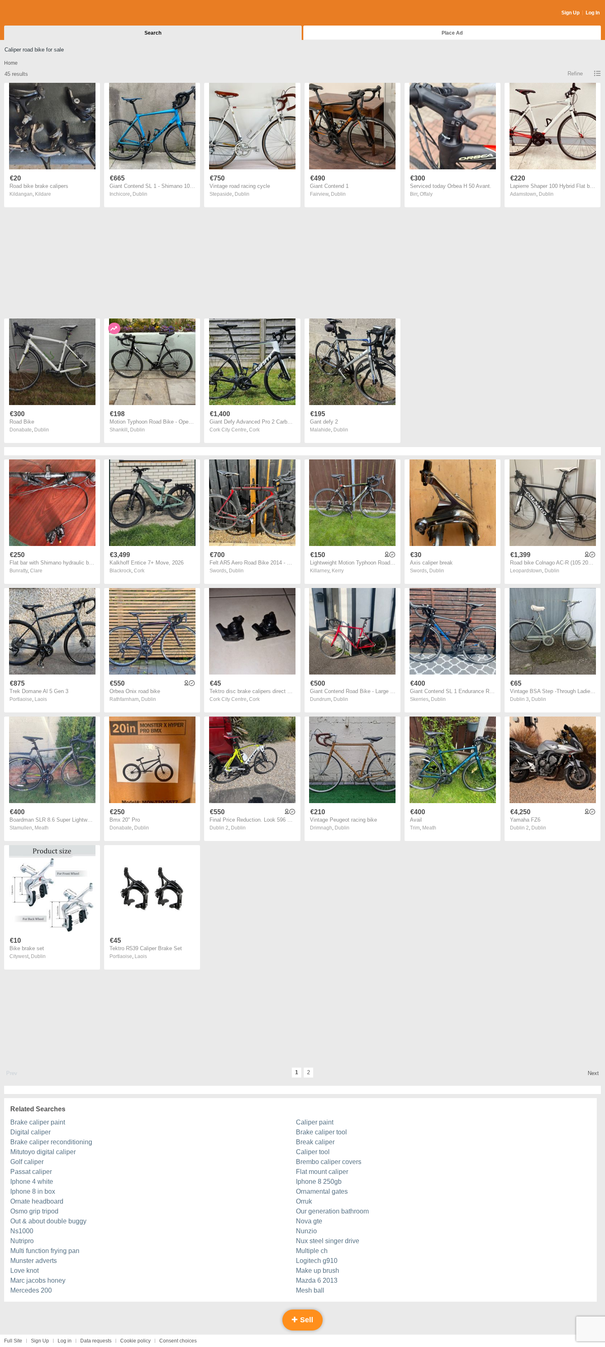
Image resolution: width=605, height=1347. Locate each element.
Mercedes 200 (31, 1290)
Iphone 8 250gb (319, 1181)
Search (152, 33)
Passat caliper (31, 1171)
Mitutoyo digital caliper (43, 1151)
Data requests (96, 1341)
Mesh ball (310, 1290)
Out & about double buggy (48, 1221)
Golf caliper (27, 1161)
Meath (42, 828)
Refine (575, 73)
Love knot (24, 1270)
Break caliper (315, 1142)
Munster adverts (33, 1260)
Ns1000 (21, 1231)
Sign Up (570, 13)
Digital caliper (30, 1132)
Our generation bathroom (332, 1211)
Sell (305, 1320)
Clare (36, 571)
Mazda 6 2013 (316, 1280)
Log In (593, 13)
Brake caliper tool (321, 1132)
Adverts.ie (36, 13)
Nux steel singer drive (327, 1240)
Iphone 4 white (31, 1181)
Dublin (140, 194)
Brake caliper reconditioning (51, 1142)
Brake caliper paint (37, 1122)
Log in (65, 1341)
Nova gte (309, 1221)
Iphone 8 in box (32, 1191)
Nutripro (22, 1240)
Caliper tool (313, 1151)
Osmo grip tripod (34, 1211)
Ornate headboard (36, 1201)
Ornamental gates (322, 1191)
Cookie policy (135, 1341)
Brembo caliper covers (328, 1161)
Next (593, 1073)
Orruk (304, 1201)
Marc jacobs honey (37, 1280)
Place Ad (452, 33)
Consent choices (178, 1341)
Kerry (338, 571)
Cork (254, 430)
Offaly (426, 194)
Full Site (13, 1341)
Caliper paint (314, 1122)
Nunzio (306, 1231)
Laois (41, 699)
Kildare (43, 194)
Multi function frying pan (44, 1250)
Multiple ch (312, 1250)
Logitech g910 (316, 1260)
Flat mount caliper (322, 1171)
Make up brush (317, 1270)
